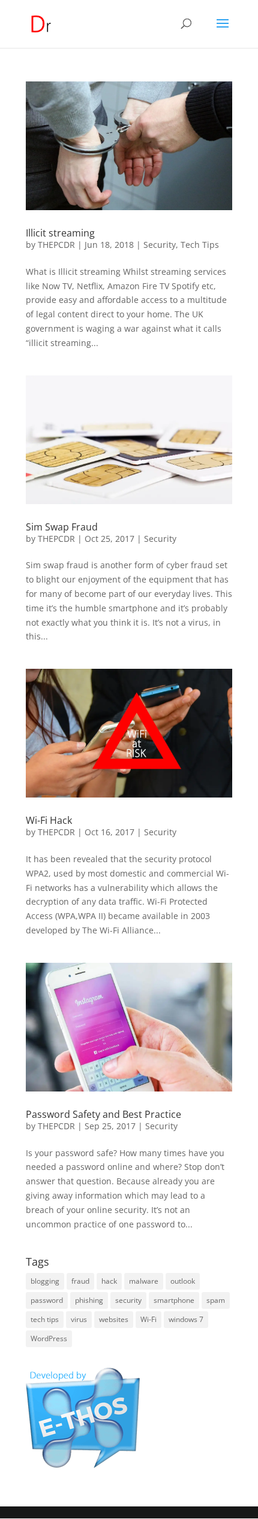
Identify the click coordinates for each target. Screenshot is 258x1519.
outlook (182, 1281)
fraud (80, 1281)
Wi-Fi (148, 1319)
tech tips (45, 1319)
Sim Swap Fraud (62, 526)
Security (159, 244)
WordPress (49, 1338)
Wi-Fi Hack (49, 820)
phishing (89, 1300)
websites (113, 1319)
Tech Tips (200, 244)
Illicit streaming (60, 232)
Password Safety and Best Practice (103, 1114)
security (128, 1300)
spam (215, 1300)
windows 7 (186, 1319)
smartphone (174, 1300)
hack (109, 1281)
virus (79, 1319)
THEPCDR (56, 244)
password (47, 1300)
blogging (45, 1281)
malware (143, 1281)
